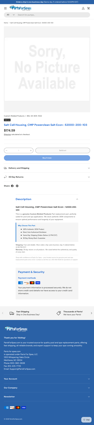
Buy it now (47, 158)
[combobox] (47, 14)
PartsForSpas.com (16, 419)
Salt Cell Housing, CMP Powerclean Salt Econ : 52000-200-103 (31, 23)
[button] (88, 8)
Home (6, 23)
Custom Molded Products (14, 116)
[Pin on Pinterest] (17, 185)
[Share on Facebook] (12, 185)
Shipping (7, 134)
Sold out (62, 150)
